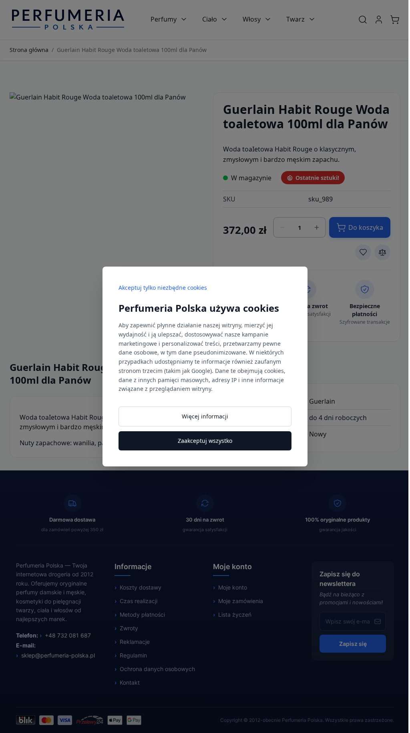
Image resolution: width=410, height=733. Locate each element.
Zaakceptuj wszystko (205, 440)
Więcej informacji (205, 416)
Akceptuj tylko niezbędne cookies (163, 287)
